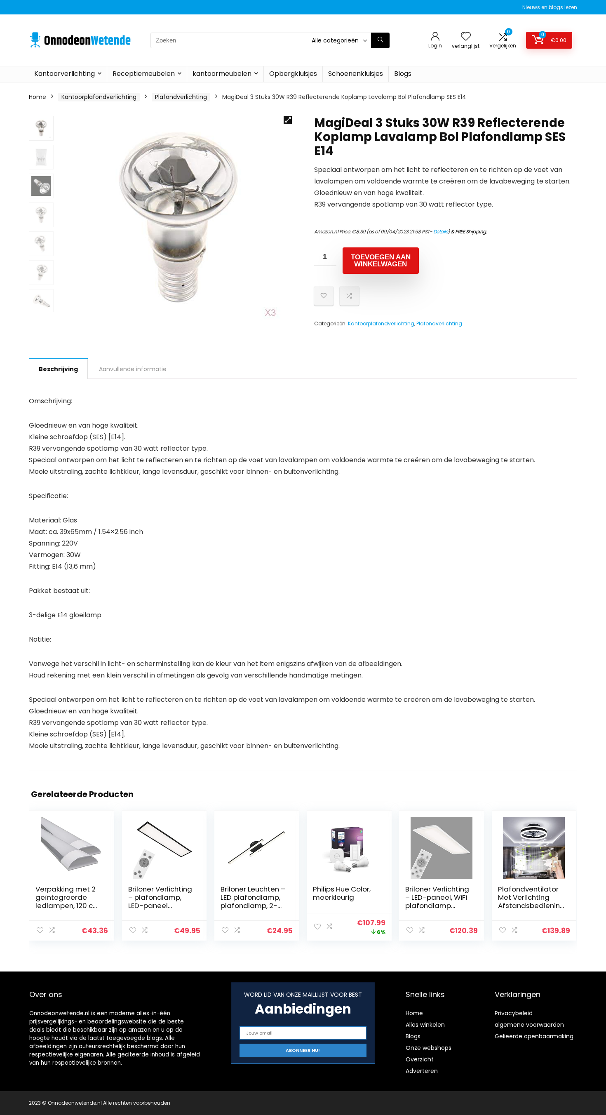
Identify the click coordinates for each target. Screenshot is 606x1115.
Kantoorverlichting (64, 73)
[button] (288, 120)
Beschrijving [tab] (58, 369)
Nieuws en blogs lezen (549, 7)
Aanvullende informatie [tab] (133, 369)
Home (37, 97)
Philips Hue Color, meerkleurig (342, 893)
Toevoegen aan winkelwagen (381, 260)
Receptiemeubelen (144, 73)
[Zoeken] (380, 40)
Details (440, 231)
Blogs (402, 73)
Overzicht (420, 1059)
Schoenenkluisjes (355, 73)
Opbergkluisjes (293, 73)
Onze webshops (428, 1048)
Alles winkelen (425, 1025)
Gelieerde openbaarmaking (534, 1036)
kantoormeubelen (222, 73)
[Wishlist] (466, 37)
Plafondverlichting (181, 97)
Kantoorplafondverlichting (98, 97)
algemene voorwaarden (529, 1025)
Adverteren (422, 1071)
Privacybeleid (514, 1013)
